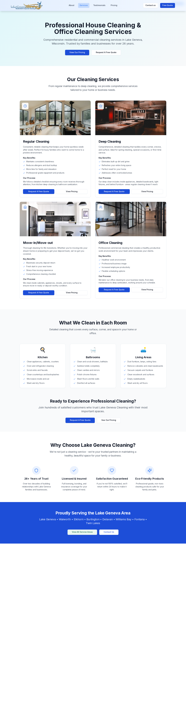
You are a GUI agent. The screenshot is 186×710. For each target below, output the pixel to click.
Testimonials (99, 5)
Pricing (114, 5)
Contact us (150, 5)
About (71, 5)
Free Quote (167, 5)
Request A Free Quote (106, 52)
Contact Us (109, 532)
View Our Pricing (77, 52)
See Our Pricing (108, 420)
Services (84, 5)
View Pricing (71, 191)
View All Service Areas (82, 532)
